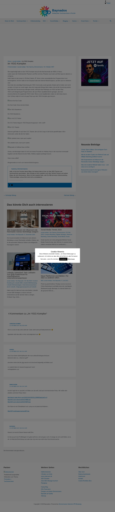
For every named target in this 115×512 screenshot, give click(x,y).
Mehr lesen (71, 259)
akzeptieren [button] (63, 259)
